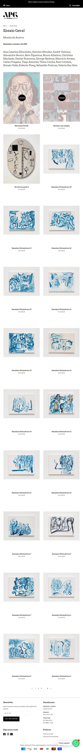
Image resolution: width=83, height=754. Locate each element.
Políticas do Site (48, 734)
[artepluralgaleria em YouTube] (11, 734)
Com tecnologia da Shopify (54, 745)
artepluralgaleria (40, 745)
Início (5, 26)
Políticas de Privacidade (50, 736)
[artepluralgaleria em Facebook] (4, 734)
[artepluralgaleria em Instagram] (8, 734)
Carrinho (76, 5)
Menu (8, 5)
